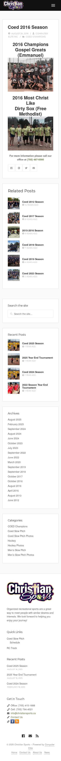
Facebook (13, 721)
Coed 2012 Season (33, 201)
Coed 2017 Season (33, 216)
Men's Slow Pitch (17, 550)
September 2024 (17, 429)
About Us (37, 752)
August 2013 (14, 495)
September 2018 (17, 471)
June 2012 (13, 500)
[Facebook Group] (23, 735)
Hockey (12, 540)
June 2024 (13, 438)
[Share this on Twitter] (26, 168)
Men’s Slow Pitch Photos (21, 554)
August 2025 (14, 419)
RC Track (12, 648)
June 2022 (13, 457)
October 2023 (15, 443)
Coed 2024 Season (33, 372)
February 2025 (16, 424)
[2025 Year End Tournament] (14, 359)
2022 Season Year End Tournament (35, 386)
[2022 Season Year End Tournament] (14, 388)
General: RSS (17, 721)
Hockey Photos (16, 545)
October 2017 (15, 476)
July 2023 (13, 448)
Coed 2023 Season (33, 273)
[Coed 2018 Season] (14, 246)
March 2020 (14, 462)
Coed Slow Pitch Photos (20, 536)
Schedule (15, 642)
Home (14, 752)
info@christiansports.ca (23, 713)
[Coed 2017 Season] (14, 218)
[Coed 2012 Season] (14, 203)
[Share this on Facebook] (11, 168)
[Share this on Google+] (19, 168)
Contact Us (17, 717)
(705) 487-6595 (35, 159)
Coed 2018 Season (33, 244)
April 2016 (13, 490)
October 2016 (15, 481)
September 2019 (17, 467)
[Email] (30, 735)
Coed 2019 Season (33, 259)
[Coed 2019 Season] (14, 261)
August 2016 (14, 486)
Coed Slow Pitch (16, 531)
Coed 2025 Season (33, 343)
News (47, 752)
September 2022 (17, 452)
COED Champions (36, 36)
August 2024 (14, 433)
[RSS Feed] (37, 735)
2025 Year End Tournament (37, 357)
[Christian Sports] (13, 5)
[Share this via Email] (33, 168)
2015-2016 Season (32, 230)
